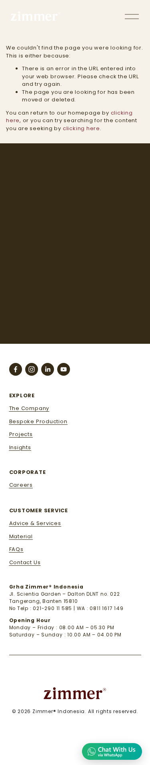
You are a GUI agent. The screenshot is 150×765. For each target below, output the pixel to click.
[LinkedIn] (47, 369)
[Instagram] (31, 369)
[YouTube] (63, 369)
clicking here (81, 128)
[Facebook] (15, 369)
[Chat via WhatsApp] (112, 751)
